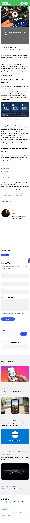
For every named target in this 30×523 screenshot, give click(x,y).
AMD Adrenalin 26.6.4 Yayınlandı (11, 489)
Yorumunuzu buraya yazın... (8, 297)
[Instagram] (6, 501)
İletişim (3, 513)
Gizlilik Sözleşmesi (6, 515)
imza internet (5, 519)
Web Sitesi (4, 289)
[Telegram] (14, 501)
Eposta (3, 281)
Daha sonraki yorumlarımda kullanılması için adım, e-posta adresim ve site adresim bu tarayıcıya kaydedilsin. (15, 314)
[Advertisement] (15, 233)
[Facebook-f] (10, 501)
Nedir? (15, 47)
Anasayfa (4, 47)
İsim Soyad (4, 273)
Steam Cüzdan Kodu (15, 40)
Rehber (10, 47)
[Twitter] (2, 501)
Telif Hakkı (14, 513)
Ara (4, 330)
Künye (8, 513)
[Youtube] (22, 501)
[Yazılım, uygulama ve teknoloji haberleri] (6, 3)
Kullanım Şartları (23, 513)
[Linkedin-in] (18, 501)
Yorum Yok (6, 40)
